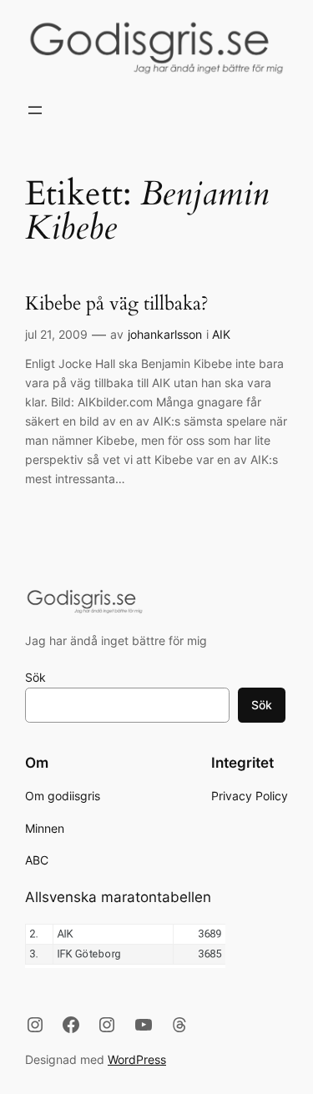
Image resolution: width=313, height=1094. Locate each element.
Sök (35, 677)
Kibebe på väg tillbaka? (117, 304)
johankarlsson (165, 334)
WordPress (137, 1059)
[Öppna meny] (35, 110)
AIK (221, 334)
